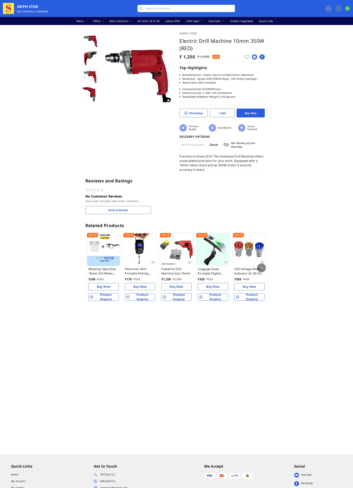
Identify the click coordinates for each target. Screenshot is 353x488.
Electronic (214, 21)
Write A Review (118, 210)
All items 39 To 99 (149, 21)
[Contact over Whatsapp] (347, 8)
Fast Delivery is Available (32, 11)
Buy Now (250, 113)
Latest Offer (172, 21)
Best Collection (119, 21)
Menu (80, 21)
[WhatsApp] (254, 57)
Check (213, 145)
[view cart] (338, 8)
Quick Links (266, 21)
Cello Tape (192, 21)
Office (96, 21)
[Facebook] (262, 57)
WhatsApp (196, 113)
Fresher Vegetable (241, 21)
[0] (338, 8)
